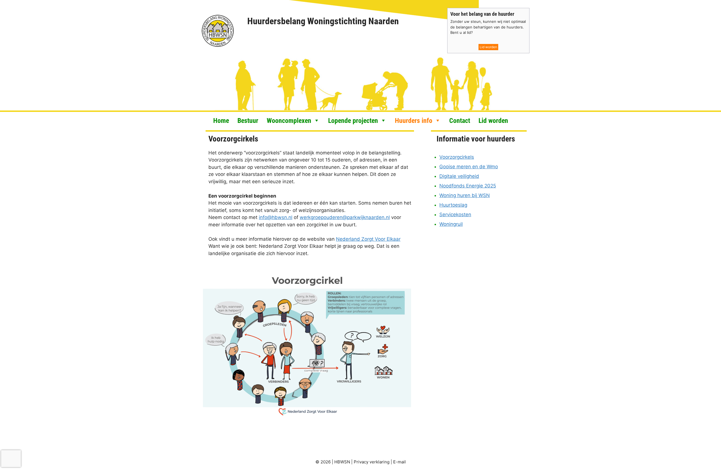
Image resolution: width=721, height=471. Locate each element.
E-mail (399, 462)
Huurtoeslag (453, 205)
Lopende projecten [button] (353, 120)
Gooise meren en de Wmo (468, 166)
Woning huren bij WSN (464, 195)
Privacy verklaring (372, 462)
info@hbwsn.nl (275, 217)
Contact (459, 120)
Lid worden (488, 47)
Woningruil (451, 224)
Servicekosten (455, 214)
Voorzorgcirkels (456, 157)
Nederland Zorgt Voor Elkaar (368, 239)
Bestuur (247, 120)
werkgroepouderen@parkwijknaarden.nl (345, 217)
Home (221, 120)
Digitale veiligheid (459, 176)
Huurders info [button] (413, 120)
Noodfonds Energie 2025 (467, 186)
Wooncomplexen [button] (289, 120)
